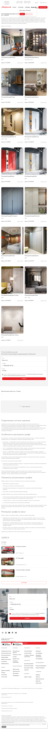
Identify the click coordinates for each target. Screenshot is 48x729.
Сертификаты (16, 675)
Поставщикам (39, 658)
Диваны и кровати (5, 670)
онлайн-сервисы (27, 2)
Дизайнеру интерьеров (38, 656)
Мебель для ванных (6, 659)
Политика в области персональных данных (9, 708)
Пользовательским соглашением (24, 724)
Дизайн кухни (16, 658)
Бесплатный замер (28, 665)
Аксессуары (4, 676)
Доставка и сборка (28, 667)
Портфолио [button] (20, 7)
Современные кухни (6, 651)
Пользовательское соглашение (7, 705)
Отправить (24, 378)
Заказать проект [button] (43, 7)
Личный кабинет (28, 651)
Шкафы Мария (4, 657)
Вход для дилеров (40, 662)
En (37, 2)
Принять (4, 726)
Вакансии (38, 681)
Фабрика (38, 674)
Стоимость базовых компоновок (29, 656)
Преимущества (5, 663)
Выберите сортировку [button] (6, 26)
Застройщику (39, 653)
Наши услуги (27, 660)
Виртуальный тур (40, 679)
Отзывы (15, 656)
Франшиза (38, 651)
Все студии (24, 582)
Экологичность (16, 671)
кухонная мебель (24, 688)
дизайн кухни (30, 688)
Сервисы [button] (27, 7)
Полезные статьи (17, 654)
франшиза (7, 1)
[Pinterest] (12, 632)
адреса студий (19, 2)
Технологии (4, 661)
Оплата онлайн (27, 653)
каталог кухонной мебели (37, 688)
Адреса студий (27, 676)
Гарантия (26, 669)
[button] (33, 7)
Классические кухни (6, 653)
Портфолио (15, 647)
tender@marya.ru (4, 694)
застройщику (7, 2)
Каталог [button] (14, 7)
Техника (3, 672)
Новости (38, 676)
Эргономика (15, 673)
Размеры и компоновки (15, 661)
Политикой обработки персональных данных (16, 375)
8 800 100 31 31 (43, 2)
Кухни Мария (4, 647)
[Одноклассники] (6, 632)
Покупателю (27, 647)
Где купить (26, 673)
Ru (35, 2)
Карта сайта (39, 683)
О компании (38, 671)
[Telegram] (15, 632)
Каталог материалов (17, 666)
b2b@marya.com (4, 703)
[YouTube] (9, 632)
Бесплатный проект (29, 663)
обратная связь (27, 1)
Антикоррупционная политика (6, 710)
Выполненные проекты (16, 651)
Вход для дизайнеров (41, 665)
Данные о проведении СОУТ (6, 697)
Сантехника (4, 674)
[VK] (2, 632)
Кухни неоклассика (5, 655)
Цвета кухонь (16, 669)
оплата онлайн (20, 1)
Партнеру (38, 647)
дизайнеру (6, 4)
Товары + (3, 667)
